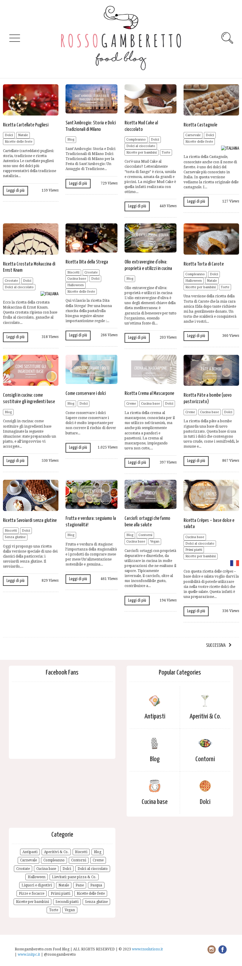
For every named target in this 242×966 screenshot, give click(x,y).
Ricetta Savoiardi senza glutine (30, 520)
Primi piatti (193, 550)
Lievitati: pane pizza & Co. (74, 877)
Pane (80, 885)
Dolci (9, 135)
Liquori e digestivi (37, 885)
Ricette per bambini (141, 152)
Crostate (11, 281)
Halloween (75, 285)
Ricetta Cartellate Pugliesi (25, 125)
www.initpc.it (29, 954)
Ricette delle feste (18, 142)
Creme (131, 403)
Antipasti (154, 716)
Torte (166, 152)
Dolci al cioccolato (140, 146)
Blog (70, 139)
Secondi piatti (67, 902)
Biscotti (73, 272)
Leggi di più (15, 190)
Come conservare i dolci (86, 393)
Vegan (154, 541)
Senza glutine (15, 537)
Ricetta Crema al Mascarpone (149, 393)
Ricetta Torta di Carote (204, 264)
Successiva (216, 645)
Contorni (145, 535)
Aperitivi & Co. (205, 716)
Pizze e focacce (31, 893)
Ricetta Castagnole (200, 125)
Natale (23, 135)
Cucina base (76, 279)
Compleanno (136, 139)
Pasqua (96, 885)
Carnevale (193, 135)
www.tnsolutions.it (147, 949)
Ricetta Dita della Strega (87, 262)
